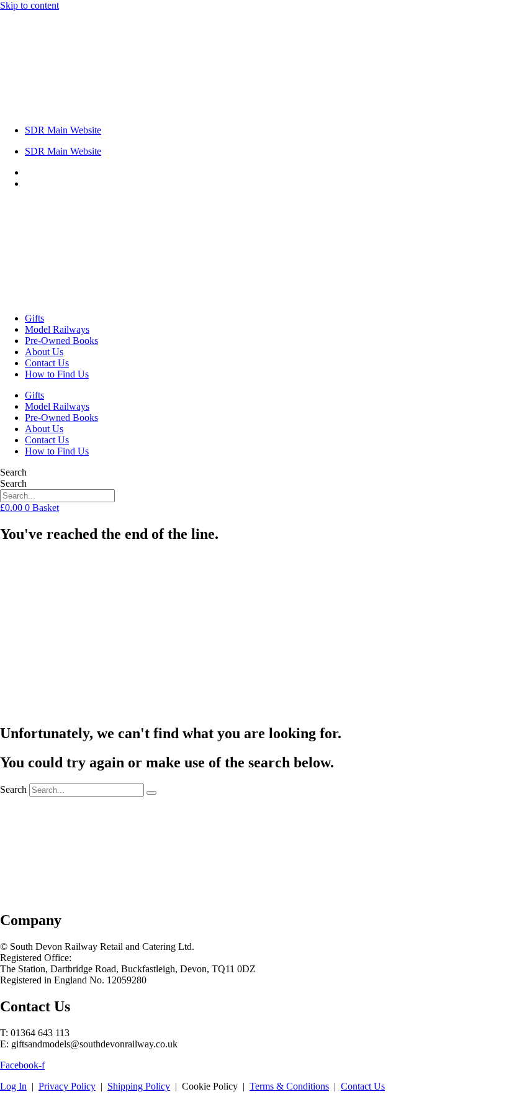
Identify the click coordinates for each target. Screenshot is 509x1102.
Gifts (34, 318)
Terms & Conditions (289, 1086)
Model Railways (57, 329)
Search (13, 472)
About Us (44, 351)
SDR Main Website (63, 130)
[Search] (151, 793)
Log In (13, 1086)
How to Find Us (57, 374)
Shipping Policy (138, 1086)
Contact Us (47, 363)
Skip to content (29, 5)
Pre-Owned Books (61, 340)
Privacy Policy (67, 1086)
